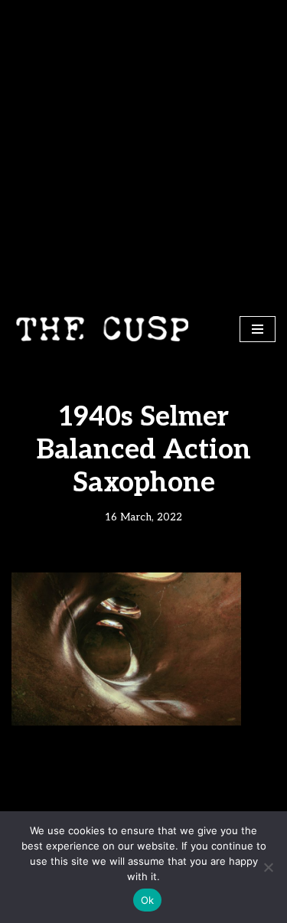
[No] (268, 867)
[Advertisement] (143, 151)
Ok (148, 900)
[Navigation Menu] (258, 329)
